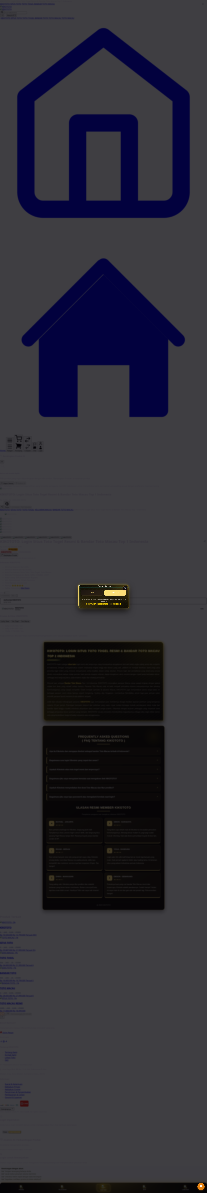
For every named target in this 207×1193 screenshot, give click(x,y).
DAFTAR (115, 593)
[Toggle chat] (201, 1186)
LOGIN (92, 593)
